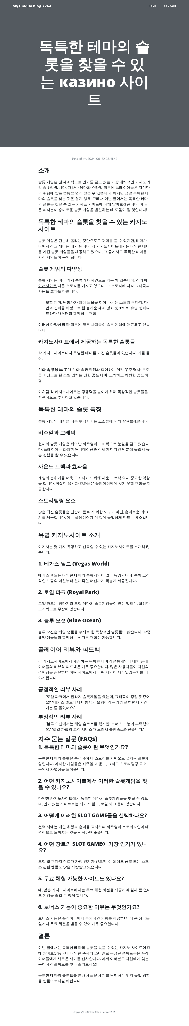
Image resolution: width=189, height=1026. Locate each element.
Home (152, 6)
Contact (170, 6)
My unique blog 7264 (31, 6)
